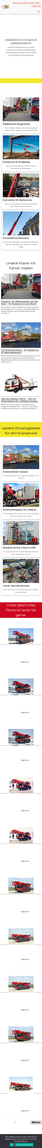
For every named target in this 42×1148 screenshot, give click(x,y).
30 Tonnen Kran (21, 619)
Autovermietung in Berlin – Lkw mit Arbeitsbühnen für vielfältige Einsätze (19, 400)
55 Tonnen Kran (20, 818)
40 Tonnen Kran (21, 670)
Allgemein (25, 662)
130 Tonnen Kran (20, 1068)
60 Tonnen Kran (21, 869)
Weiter (36, 1122)
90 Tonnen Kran (21, 967)
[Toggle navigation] (38, 11)
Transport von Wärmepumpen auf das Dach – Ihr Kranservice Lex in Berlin (19, 302)
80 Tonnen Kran (21, 919)
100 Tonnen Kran (21, 1017)
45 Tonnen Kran (20, 720)
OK (12, 1145)
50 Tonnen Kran (21, 768)
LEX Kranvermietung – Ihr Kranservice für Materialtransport (20, 351)
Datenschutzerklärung (24, 1145)
